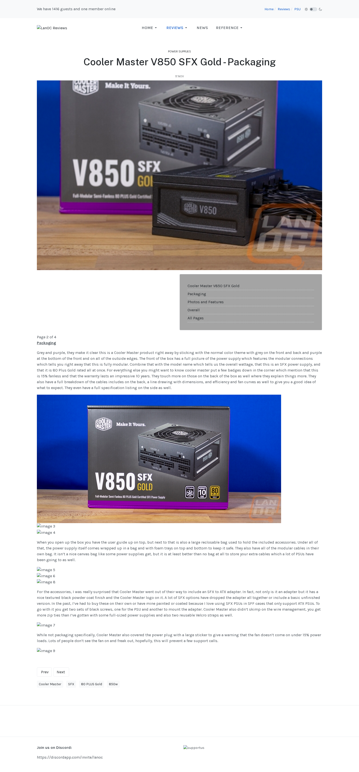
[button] (150, 28)
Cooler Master (50, 684)
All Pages (196, 318)
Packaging (197, 294)
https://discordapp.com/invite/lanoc (70, 757)
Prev (45, 672)
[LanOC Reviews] (52, 27)
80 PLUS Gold (91, 684)
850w (113, 684)
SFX (71, 684)
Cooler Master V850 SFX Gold (214, 285)
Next (61, 672)
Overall (194, 310)
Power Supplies (179, 51)
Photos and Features (206, 302)
